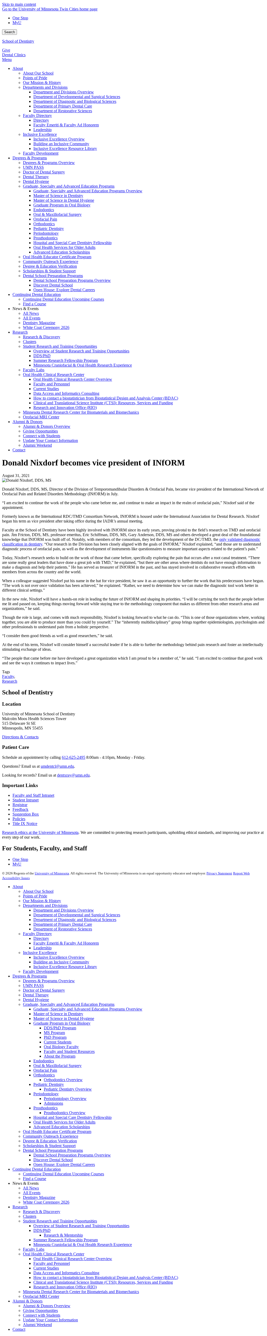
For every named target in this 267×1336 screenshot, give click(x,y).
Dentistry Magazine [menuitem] (39, 323)
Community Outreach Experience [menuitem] (50, 261)
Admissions (53, 1103)
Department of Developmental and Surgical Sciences (76, 915)
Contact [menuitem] (19, 450)
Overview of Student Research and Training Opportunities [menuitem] (81, 351)
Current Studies (46, 1268)
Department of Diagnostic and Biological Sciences (74, 919)
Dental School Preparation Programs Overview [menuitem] (72, 280)
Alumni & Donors (28, 1301)
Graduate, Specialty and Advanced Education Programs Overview (87, 1009)
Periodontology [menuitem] (46, 233)
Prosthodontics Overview (65, 1112)
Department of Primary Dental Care (62, 924)
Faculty (8, 676)
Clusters (29, 1216)
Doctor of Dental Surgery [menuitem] (44, 172)
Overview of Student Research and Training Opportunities (81, 1225)
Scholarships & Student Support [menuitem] (49, 271)
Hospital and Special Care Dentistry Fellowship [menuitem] (72, 242)
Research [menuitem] (20, 332)
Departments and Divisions (45, 905)
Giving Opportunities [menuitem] (40, 431)
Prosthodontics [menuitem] (45, 238)
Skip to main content (19, 4)
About (18, 886)
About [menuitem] (18, 68)
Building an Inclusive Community (61, 962)
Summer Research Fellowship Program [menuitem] (65, 360)
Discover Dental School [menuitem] (53, 285)
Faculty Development (40, 971)
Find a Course (34, 1178)
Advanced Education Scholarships (61, 1127)
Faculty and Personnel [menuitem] (51, 384)
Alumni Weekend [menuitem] (37, 445)
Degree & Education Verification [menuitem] (50, 266)
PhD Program (55, 1037)
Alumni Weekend (37, 1324)
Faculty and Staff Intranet (33, 795)
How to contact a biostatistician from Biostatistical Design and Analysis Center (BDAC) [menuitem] (105, 398)
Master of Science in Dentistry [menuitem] (58, 195)
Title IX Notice (25, 823)
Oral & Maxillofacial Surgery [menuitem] (57, 214)
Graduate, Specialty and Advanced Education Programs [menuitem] (68, 186)
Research (9, 681)
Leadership (42, 948)
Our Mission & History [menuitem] (42, 82)
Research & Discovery (41, 1211)
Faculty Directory (37, 933)
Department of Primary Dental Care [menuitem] (62, 106)
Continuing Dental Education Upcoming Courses (63, 1174)
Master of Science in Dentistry (58, 1014)
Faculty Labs (33, 1249)
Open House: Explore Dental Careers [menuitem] (64, 290)
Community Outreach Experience (50, 1136)
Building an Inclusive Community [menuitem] (61, 144)
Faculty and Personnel (51, 1263)
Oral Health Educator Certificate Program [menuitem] (57, 257)
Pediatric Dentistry (48, 1084)
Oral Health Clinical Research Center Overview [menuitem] (72, 379)
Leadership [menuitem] (42, 129)
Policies (19, 819)
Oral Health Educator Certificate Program (57, 1131)
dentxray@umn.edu (73, 775)
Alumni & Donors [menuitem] (28, 421)
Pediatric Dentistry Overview (68, 1089)
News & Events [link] (26, 308)
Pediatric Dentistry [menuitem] (48, 228)
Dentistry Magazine (39, 1197)
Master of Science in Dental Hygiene (63, 1018)
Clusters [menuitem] (29, 341)
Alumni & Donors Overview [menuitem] (46, 426)
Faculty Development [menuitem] (40, 153)
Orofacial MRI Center (41, 1296)
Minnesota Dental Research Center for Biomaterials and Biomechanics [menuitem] (81, 412)
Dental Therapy (36, 995)
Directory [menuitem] (41, 120)
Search (9, 32)
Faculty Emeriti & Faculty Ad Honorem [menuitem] (66, 125)
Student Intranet (26, 800)
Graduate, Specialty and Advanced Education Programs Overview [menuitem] (87, 191)
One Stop (20, 18)
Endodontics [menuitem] (43, 209)
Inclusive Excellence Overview (59, 957)
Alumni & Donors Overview (46, 1306)
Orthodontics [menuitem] (44, 224)
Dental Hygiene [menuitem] (36, 181)
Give (6, 50)
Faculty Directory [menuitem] (37, 115)
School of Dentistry (18, 41)
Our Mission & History (42, 901)
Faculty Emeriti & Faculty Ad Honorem (66, 943)
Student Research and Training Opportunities (60, 1221)
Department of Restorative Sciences (62, 929)
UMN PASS (33, 985)
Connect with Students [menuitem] (41, 436)
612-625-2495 (73, 757)
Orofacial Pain (45, 1070)
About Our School (38, 891)
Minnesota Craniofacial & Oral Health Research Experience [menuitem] (82, 365)
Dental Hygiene (36, 999)
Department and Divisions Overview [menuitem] (63, 92)
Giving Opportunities (40, 1310)
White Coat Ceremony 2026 (46, 1202)
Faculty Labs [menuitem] (33, 370)
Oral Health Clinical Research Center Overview (72, 1258)
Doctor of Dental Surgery (44, 990)
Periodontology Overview (65, 1098)
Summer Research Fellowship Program (65, 1240)
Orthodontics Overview (63, 1079)
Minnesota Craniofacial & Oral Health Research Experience (82, 1244)
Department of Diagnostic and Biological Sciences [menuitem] (74, 101)
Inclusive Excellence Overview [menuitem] (59, 139)
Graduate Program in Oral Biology (61, 1023)
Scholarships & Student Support (49, 1145)
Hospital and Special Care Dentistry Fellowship (72, 1117)
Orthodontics (44, 1075)
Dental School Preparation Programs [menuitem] (53, 275)
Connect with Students (41, 1315)
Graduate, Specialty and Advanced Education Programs (68, 1004)
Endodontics (43, 1061)
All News (31, 1188)
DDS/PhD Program (60, 1028)
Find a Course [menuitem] (34, 304)
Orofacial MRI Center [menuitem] (41, 417)
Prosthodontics (45, 1108)
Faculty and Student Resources (69, 1051)
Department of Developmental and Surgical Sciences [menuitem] (76, 96)
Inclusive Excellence (40, 952)
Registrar (20, 804)
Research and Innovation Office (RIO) (65, 1287)
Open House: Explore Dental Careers (64, 1164)
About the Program (59, 1056)
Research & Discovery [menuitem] (41, 337)
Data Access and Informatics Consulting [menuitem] (66, 393)
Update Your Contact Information (50, 1320)
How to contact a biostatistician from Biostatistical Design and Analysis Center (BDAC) (105, 1277)
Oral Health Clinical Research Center (53, 1254)
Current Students (57, 1042)
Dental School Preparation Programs (53, 1150)
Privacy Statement (219, 873)
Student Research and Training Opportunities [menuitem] (60, 346)
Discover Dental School (53, 1160)
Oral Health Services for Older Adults (64, 1122)
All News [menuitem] (31, 313)
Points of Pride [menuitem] (35, 78)
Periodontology (46, 1094)
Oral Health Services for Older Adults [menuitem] (64, 247)
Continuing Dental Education (37, 1169)
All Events (31, 1193)
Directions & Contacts (20, 737)
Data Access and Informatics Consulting (66, 1273)
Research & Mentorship (63, 1235)
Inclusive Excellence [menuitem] (40, 134)
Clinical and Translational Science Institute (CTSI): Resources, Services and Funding (103, 1282)
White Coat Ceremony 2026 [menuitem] (46, 327)
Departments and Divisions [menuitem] (45, 87)
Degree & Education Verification (50, 1141)
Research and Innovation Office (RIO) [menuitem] (65, 407)
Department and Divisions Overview (63, 910)
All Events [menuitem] (31, 318)
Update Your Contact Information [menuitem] (50, 440)
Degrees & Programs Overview (49, 981)
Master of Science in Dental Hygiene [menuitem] (63, 200)
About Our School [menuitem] (38, 73)
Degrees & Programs (30, 976)
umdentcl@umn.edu (57, 766)
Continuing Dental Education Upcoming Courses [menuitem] (63, 299)
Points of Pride (35, 896)
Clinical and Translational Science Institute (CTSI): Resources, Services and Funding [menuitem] (103, 403)
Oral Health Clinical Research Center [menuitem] (53, 374)
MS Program (54, 1032)
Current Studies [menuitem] (46, 388)
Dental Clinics (14, 55)
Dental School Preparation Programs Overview (72, 1155)
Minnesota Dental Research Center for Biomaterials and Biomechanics (81, 1291)
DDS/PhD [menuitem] (42, 355)
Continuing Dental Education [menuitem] (37, 294)
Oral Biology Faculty (61, 1047)
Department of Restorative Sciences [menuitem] (62, 111)
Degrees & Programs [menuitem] (30, 158)
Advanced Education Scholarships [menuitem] (61, 252)
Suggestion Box (26, 814)
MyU (17, 22)
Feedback (20, 809)
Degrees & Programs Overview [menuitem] (49, 162)
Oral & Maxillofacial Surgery (57, 1065)
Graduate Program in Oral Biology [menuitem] (61, 205)
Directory (41, 938)
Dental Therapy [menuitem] (36, 177)
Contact (19, 1329)
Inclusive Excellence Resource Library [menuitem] (65, 148)
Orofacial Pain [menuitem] (45, 219)
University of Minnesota (52, 873)
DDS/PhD (42, 1230)
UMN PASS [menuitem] (33, 167)
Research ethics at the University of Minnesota (40, 832)
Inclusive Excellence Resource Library (65, 966)
